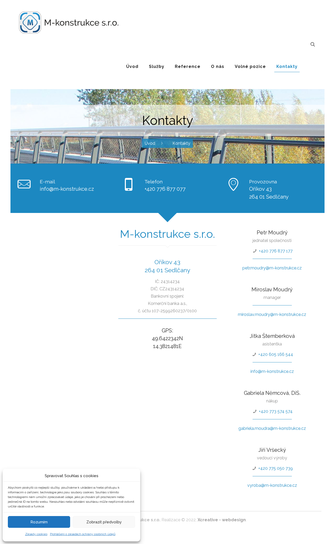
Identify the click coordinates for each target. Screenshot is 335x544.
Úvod (150, 143)
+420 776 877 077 (165, 189)
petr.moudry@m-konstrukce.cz (272, 267)
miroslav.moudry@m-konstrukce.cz (272, 314)
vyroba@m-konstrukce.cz (272, 485)
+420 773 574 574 (276, 411)
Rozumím (39, 522)
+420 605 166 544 (275, 354)
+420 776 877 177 (276, 250)
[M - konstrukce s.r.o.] (68, 22)
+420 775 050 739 (275, 468)
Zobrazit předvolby (104, 522)
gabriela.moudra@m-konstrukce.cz (272, 428)
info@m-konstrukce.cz (67, 189)
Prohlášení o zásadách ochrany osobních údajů (82, 534)
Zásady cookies (36, 534)
